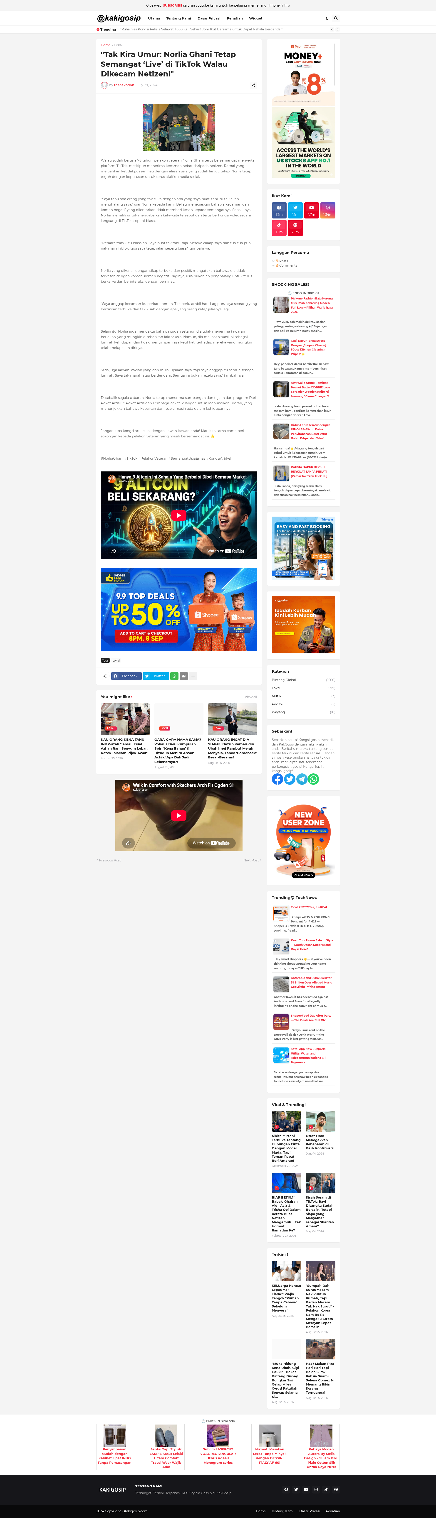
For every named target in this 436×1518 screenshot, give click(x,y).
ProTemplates (159, 1511)
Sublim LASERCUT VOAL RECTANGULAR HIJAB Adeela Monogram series (218, 1456)
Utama (154, 18)
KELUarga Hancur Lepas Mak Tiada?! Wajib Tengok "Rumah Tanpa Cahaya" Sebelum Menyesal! (286, 1298)
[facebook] (286, 1489)
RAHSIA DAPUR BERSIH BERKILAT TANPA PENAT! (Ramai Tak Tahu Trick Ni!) (309, 471)
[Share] (253, 85)
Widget (256, 18)
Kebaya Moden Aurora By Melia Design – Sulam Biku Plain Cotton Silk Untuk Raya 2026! (321, 1458)
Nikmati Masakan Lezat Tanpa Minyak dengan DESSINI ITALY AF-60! (270, 1456)
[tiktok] (326, 1489)
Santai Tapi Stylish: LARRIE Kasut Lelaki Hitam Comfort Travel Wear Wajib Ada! (166, 1458)
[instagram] (316, 1489)
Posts (283, 261)
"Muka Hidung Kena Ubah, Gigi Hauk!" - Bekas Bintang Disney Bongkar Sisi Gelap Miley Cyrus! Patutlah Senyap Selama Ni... (285, 1380)
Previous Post (110, 860)
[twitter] (296, 1489)
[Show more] (193, 676)
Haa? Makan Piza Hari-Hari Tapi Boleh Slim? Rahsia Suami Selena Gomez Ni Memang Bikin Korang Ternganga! (320, 1378)
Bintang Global (303, 680)
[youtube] (306, 1489)
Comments (287, 265)
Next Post (251, 860)
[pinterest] (336, 1489)
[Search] (336, 18)
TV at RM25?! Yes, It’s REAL (309, 907)
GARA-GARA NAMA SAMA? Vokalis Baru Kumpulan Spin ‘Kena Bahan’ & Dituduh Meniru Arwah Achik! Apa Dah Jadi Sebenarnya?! (177, 750)
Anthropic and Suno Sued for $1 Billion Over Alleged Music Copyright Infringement (311, 982)
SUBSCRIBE (172, 5)
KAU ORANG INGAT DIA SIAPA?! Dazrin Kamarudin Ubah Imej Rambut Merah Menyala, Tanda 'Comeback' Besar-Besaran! (232, 748)
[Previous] (332, 29)
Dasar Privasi (209, 18)
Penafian (235, 18)
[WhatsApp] (174, 676)
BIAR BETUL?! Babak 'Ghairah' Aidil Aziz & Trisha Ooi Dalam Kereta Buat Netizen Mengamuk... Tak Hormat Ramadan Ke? (286, 1214)
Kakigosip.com (136, 1511)
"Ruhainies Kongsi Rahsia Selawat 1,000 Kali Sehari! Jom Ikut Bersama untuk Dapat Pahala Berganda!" (201, 29)
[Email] (184, 676)
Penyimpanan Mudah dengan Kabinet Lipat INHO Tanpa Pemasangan (114, 1456)
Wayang (303, 712)
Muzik (303, 696)
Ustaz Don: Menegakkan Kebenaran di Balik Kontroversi (320, 1142)
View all (251, 697)
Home (106, 45)
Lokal (118, 45)
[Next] (337, 29)
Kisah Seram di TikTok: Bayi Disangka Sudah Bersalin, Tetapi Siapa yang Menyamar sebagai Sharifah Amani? (320, 1211)
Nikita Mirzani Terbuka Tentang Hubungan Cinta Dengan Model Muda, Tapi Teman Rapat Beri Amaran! (286, 1148)
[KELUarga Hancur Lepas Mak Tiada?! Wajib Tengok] (286, 1271)
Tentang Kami (178, 18)
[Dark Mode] (327, 18)
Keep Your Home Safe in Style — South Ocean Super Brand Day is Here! (312, 945)
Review (303, 704)
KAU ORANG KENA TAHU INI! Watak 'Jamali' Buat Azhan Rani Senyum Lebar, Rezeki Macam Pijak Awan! (124, 746)
